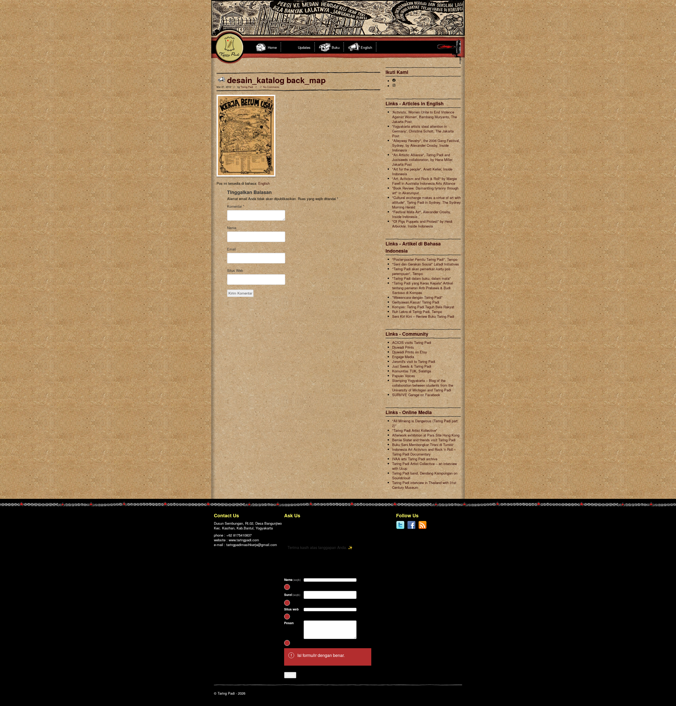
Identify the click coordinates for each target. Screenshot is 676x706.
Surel (292, 595)
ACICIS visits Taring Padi (411, 342)
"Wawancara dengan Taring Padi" (417, 297)
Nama (231, 227)
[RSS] (422, 527)
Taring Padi (247, 87)
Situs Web (235, 270)
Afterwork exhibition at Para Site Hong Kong (425, 435)
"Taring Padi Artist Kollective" (414, 430)
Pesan (289, 623)
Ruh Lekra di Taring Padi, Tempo (417, 311)
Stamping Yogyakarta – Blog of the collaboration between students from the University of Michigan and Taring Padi (422, 385)
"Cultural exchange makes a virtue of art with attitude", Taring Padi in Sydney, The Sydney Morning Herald (426, 202)
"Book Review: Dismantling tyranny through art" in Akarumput (425, 190)
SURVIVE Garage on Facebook (416, 394)
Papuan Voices (403, 375)
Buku (336, 47)
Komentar (235, 206)
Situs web (291, 609)
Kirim (290, 674)
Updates (304, 47)
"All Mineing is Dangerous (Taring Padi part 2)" (425, 423)
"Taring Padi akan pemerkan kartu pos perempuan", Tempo (421, 271)
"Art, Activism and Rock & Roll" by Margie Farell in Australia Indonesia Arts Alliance (424, 181)
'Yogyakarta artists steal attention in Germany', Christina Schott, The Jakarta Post (423, 131)
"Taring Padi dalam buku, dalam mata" (421, 278)
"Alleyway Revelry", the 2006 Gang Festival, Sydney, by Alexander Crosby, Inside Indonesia (426, 145)
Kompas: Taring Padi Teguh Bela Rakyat (423, 306)
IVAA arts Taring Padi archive (414, 458)
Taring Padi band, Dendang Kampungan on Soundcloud (424, 475)
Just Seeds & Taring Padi (411, 366)
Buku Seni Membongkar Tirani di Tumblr (422, 444)
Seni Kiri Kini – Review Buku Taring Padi (423, 316)
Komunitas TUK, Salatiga (411, 370)
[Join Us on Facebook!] (411, 527)
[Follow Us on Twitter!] (400, 527)
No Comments (271, 87)
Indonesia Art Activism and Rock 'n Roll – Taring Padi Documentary (424, 452)
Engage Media (403, 356)
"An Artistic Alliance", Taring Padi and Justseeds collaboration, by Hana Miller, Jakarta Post (422, 159)
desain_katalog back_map (276, 80)
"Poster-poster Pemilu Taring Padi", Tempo (424, 259)
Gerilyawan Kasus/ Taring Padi (415, 302)
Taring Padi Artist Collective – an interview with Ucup (424, 466)
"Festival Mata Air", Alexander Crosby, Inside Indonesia (421, 214)
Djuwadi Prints (403, 347)
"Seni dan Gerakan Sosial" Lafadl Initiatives (425, 264)
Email (231, 249)
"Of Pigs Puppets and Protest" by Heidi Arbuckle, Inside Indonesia (422, 224)
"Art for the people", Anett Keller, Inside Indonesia (422, 171)
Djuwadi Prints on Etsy (409, 351)
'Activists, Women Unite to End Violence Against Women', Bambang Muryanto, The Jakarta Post (424, 117)
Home (272, 47)
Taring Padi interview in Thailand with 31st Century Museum (424, 485)
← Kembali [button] (296, 534)
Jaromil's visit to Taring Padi (413, 361)
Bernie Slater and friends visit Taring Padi (424, 439)
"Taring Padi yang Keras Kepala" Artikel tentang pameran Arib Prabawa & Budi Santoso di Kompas (422, 288)
